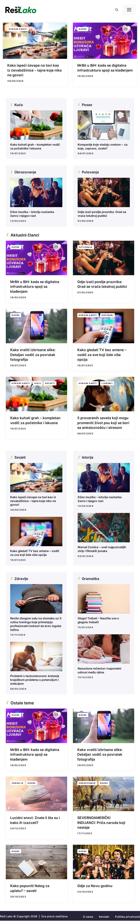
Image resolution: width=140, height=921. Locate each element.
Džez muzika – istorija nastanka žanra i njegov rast (32, 214)
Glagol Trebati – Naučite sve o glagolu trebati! (98, 620)
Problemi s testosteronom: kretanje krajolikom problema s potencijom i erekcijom (34, 679)
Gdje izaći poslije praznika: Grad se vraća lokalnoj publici (102, 214)
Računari (107, 315)
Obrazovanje (87, 783)
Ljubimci (107, 383)
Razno (83, 29)
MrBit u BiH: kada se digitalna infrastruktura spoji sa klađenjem (34, 287)
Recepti (50, 383)
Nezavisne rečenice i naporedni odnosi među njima (99, 670)
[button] (116, 9)
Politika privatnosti (127, 916)
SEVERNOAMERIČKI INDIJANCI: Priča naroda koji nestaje (101, 823)
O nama (88, 916)
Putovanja (85, 247)
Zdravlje (17, 783)
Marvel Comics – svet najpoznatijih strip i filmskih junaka (102, 549)
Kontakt (104, 916)
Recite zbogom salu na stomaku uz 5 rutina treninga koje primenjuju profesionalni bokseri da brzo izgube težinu (35, 623)
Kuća (37, 383)
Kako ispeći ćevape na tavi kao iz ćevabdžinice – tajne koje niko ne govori (34, 70)
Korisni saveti (18, 29)
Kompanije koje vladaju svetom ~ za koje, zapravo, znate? (102, 146)
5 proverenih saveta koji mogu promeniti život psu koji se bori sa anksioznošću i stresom (103, 423)
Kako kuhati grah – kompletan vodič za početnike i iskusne (35, 146)
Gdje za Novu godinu (94, 886)
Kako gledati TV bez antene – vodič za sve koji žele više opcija (102, 355)
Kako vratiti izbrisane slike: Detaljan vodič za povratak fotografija (33, 355)
